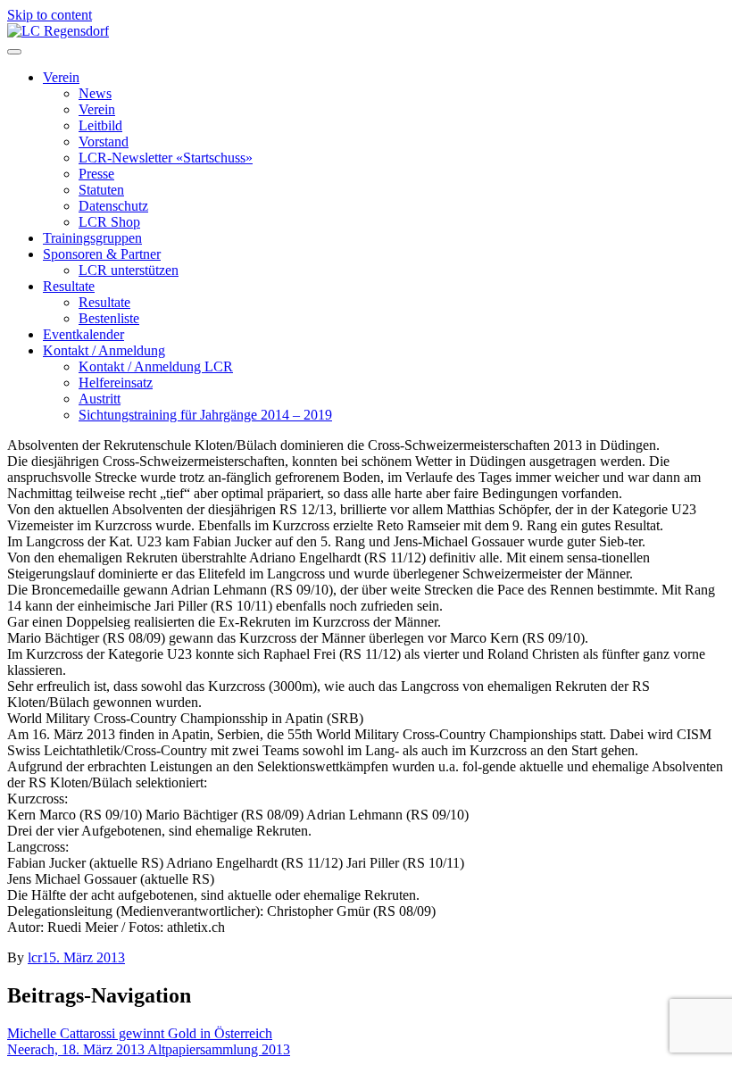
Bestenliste (109, 318)
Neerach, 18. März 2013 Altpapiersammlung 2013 (148, 1049)
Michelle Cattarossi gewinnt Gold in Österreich (139, 1033)
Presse (96, 173)
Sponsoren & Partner (102, 254)
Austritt (100, 398)
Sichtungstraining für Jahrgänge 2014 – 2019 (205, 414)
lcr (35, 957)
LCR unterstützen (129, 270)
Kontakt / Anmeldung (104, 350)
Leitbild (100, 125)
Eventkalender (83, 334)
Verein (61, 77)
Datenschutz (113, 205)
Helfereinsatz (116, 382)
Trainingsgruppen (92, 237)
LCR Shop (109, 221)
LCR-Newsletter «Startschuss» (166, 157)
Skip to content (49, 14)
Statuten (101, 189)
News (95, 93)
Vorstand (104, 141)
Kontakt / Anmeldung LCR (156, 366)
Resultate (69, 286)
